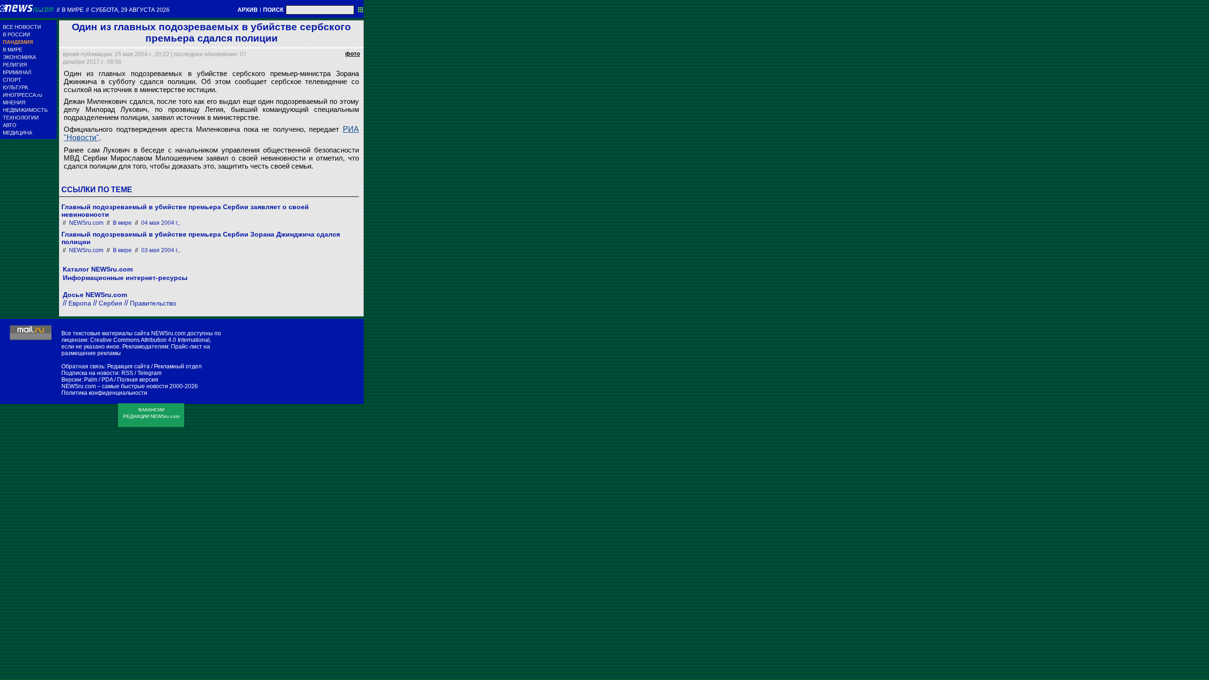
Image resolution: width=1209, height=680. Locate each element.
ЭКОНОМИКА (19, 57)
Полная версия (137, 379)
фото (352, 54)
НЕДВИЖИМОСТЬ (25, 110)
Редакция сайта (128, 366)
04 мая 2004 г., (160, 223)
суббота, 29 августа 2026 (130, 10)
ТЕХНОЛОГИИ (21, 117)
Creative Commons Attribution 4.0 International (150, 340)
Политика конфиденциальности (104, 393)
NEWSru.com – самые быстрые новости (114, 386)
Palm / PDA (98, 379)
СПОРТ (12, 80)
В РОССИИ (16, 34)
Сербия (110, 303)
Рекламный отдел (178, 366)
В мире (73, 10)
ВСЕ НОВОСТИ (22, 27)
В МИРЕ (12, 49)
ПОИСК (273, 10)
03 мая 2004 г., (160, 250)
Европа (79, 303)
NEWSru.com (86, 223)
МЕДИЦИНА (17, 133)
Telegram (149, 373)
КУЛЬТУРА (15, 87)
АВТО (10, 125)
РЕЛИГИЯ (15, 65)
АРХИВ (248, 10)
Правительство (153, 303)
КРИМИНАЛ (17, 72)
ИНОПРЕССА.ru (22, 95)
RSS (127, 373)
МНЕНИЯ (14, 102)
